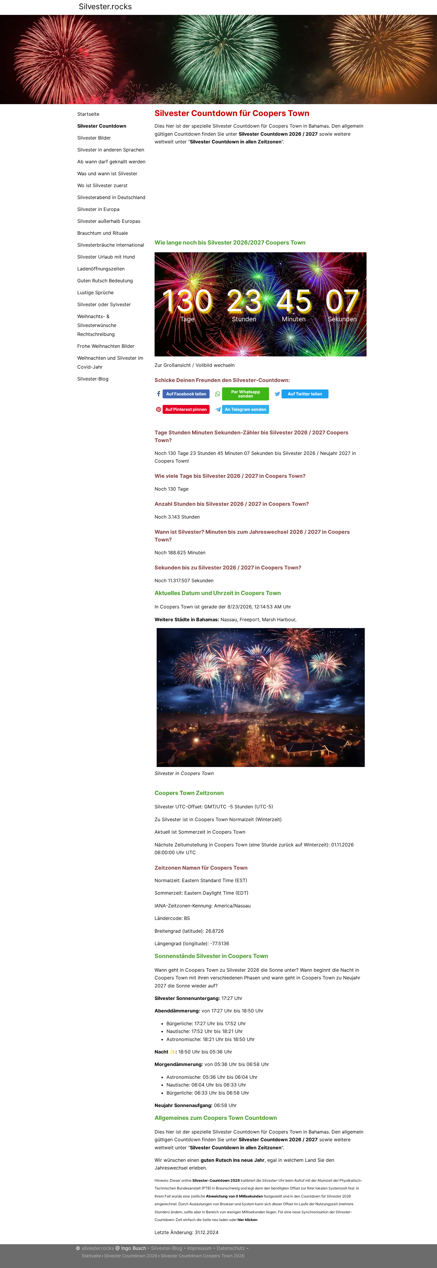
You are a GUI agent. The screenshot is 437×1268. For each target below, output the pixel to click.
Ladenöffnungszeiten (101, 269)
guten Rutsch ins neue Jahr (233, 1152)
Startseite (88, 114)
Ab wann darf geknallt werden (111, 162)
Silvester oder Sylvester (104, 304)
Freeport (249, 611)
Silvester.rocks (105, 6)
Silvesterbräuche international (110, 245)
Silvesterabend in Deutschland (111, 197)
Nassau (229, 611)
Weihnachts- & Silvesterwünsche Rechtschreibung (96, 325)
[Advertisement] (261, 192)
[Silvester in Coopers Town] (261, 757)
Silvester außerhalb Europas (108, 221)
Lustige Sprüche (95, 292)
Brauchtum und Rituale (102, 233)
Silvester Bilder (94, 138)
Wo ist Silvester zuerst (102, 185)
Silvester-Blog (93, 379)
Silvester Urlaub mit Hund (106, 257)
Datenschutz (231, 1240)
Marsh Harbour (278, 611)
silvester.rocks (98, 1240)
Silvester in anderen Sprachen (110, 150)
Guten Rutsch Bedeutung (105, 281)
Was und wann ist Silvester (107, 173)
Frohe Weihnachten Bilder (105, 346)
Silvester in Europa (98, 209)
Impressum (199, 1240)
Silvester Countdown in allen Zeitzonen (236, 142)
